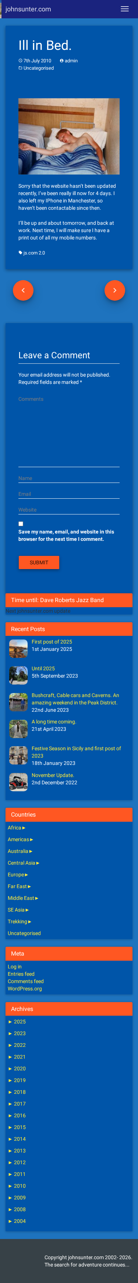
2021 (17, 1057)
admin (71, 60)
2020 (17, 1068)
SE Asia (16, 910)
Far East (17, 886)
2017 (17, 1104)
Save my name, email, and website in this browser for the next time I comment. (66, 535)
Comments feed (26, 981)
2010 (17, 1186)
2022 (17, 1045)
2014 (17, 1139)
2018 (17, 1092)
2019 (17, 1080)
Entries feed (21, 974)
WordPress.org (25, 988)
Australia (18, 851)
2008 (17, 1209)
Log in (15, 966)
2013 (17, 1151)
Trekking (17, 921)
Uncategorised (39, 68)
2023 (17, 1033)
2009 (17, 1197)
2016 (17, 1115)
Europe (16, 874)
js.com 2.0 (34, 253)
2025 (17, 1021)
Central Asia (21, 863)
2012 (17, 1162)
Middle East (21, 898)
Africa (14, 828)
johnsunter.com (28, 9)
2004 (17, 1221)
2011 (17, 1174)
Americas (18, 839)
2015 (17, 1127)
